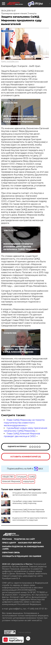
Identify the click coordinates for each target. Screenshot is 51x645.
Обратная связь (11, 552)
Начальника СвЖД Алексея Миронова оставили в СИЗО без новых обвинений (28, 511)
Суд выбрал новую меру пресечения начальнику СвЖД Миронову (25, 429)
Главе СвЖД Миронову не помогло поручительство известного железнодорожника (24, 423)
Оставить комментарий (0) (25, 456)
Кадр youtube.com (10, 61)
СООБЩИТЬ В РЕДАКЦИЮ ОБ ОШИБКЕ (21, 556)
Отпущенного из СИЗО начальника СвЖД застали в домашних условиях (29, 494)
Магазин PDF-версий (29, 543)
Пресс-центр (9, 543)
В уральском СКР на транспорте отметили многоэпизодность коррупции (29, 519)
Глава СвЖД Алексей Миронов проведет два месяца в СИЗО (22, 435)
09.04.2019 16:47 (8, 11)
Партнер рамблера (24, 632)
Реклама (7, 539)
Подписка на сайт (24, 539)
